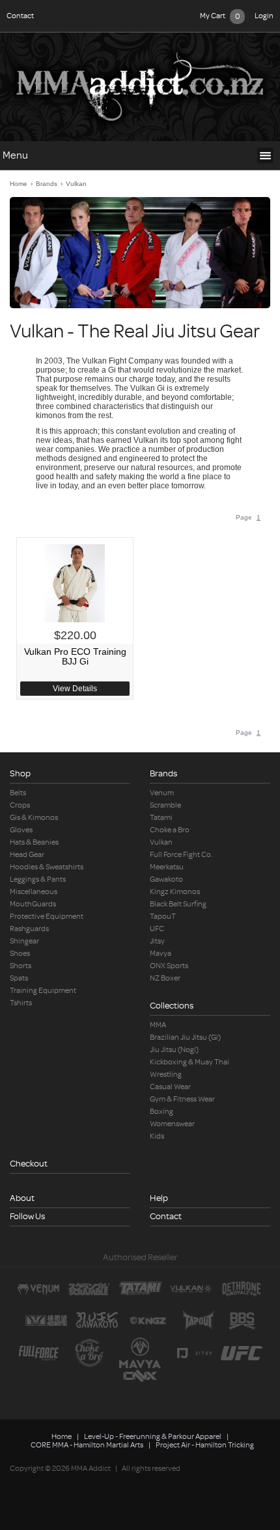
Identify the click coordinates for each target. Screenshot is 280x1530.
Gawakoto (166, 879)
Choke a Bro (169, 830)
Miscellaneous (33, 892)
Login (264, 16)
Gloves (21, 830)
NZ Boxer (165, 978)
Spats (19, 978)
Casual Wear (170, 1087)
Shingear (24, 941)
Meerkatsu (167, 867)
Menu (15, 155)
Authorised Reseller (140, 1257)
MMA (158, 1025)
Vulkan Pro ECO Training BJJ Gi (75, 656)
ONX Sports (169, 966)
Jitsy (157, 941)
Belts (18, 793)
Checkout (29, 1163)
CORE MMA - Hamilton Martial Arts (87, 1445)
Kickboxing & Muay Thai (189, 1062)
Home (18, 183)
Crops (20, 805)
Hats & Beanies (34, 842)
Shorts (20, 966)
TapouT (163, 916)
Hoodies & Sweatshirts (46, 867)
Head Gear (27, 855)
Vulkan (76, 183)
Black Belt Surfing (178, 904)
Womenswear (172, 1124)
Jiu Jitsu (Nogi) (174, 1050)
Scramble (165, 805)
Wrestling (166, 1074)
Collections (171, 1005)
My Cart (220, 16)
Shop (20, 773)
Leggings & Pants (38, 879)
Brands (46, 183)
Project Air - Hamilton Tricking (205, 1445)
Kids (157, 1136)
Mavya (160, 953)
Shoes (20, 953)
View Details (75, 688)
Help (159, 1198)
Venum (162, 793)
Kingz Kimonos (175, 892)
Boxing (161, 1111)
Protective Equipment (46, 916)
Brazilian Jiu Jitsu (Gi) (185, 1037)
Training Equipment (43, 990)
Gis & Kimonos (34, 817)
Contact (20, 16)
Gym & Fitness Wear (182, 1099)
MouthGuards (33, 904)
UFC (157, 929)
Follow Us (27, 1216)
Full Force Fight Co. (181, 855)
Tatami (161, 817)
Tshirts (21, 1003)
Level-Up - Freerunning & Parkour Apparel (152, 1436)
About (22, 1198)
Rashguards (29, 929)
